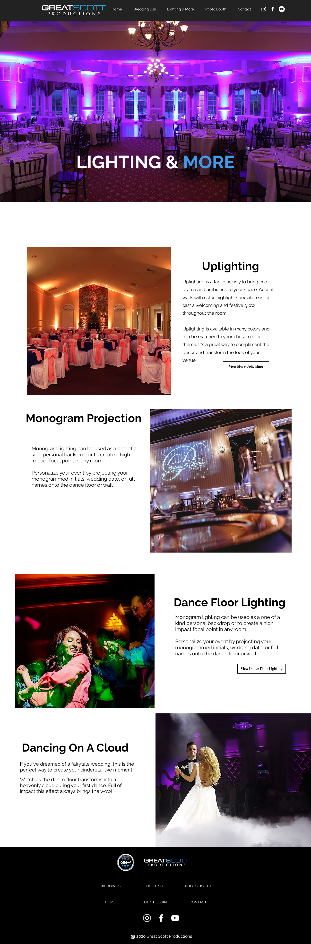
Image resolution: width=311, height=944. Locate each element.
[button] (246, 366)
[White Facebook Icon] (273, 9)
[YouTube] (282, 9)
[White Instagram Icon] (264, 9)
